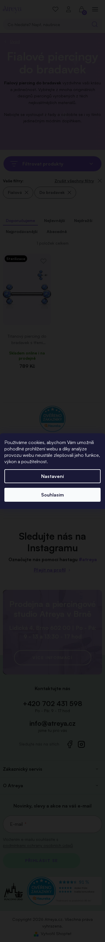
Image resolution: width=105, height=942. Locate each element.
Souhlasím (52, 495)
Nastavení (52, 476)
